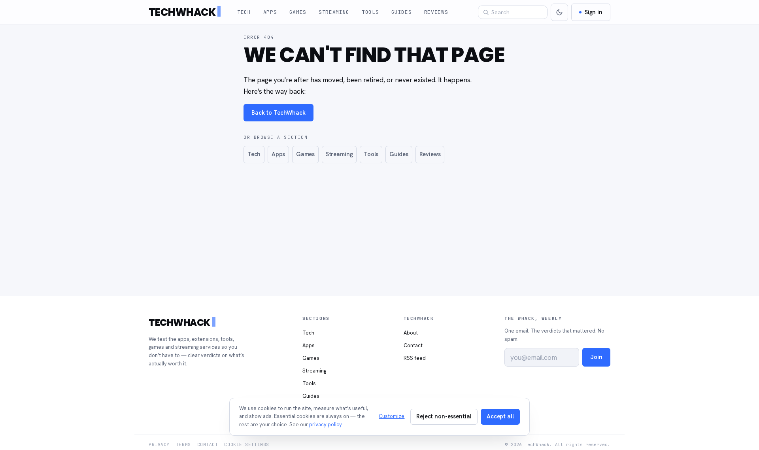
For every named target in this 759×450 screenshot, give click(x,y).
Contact (413, 345)
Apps (270, 12)
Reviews (436, 12)
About (411, 332)
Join (596, 357)
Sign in (593, 12)
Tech (244, 12)
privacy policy (325, 424)
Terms (183, 444)
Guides (401, 12)
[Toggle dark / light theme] (559, 12)
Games (297, 12)
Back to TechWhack (278, 112)
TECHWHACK (182, 12)
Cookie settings (246, 444)
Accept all (500, 416)
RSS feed (415, 358)
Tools (370, 12)
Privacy (159, 444)
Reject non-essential (443, 416)
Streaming (334, 12)
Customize (391, 416)
